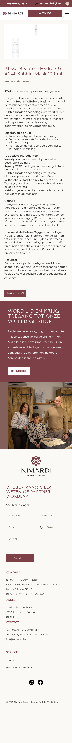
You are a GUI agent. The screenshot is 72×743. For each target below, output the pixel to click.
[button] (15, 293)
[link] (67, 4)
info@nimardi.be (16, 639)
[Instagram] (31, 682)
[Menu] (67, 13)
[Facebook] (40, 682)
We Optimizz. (54, 702)
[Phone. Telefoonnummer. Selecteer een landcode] (43, 527)
